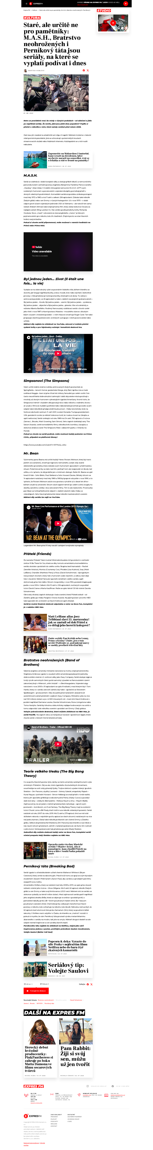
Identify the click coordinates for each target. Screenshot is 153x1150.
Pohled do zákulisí (98, 1086)
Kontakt (54, 1126)
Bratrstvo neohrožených (46, 1000)
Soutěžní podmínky (75, 1117)
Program (54, 1117)
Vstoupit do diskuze (38, 991)
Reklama (54, 1124)
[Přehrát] (125, 3)
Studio (103, 10)
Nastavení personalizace (31, 1143)
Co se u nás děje (122, 1086)
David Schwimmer (76, 1000)
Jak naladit (56, 1114)
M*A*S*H (39, 1003)
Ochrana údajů (73, 1119)
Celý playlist (82, 4)
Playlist (54, 1119)
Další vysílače (36, 1103)
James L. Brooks (29, 1003)
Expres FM (87, 1095)
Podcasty (54, 1121)
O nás (70, 1121)
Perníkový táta (49, 1003)
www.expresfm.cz (118, 1095)
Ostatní (71, 1114)
